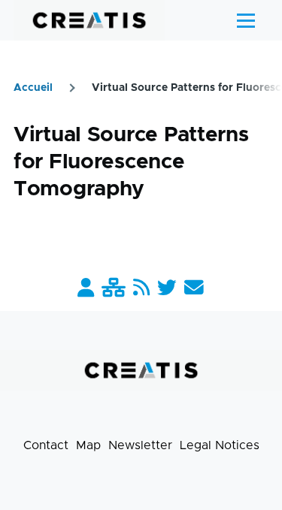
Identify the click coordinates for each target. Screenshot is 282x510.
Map (88, 445)
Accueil (33, 88)
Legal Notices (219, 445)
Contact (45, 445)
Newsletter (140, 445)
